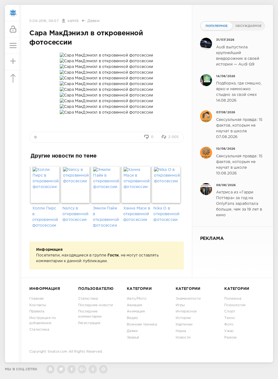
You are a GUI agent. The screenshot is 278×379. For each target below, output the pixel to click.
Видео (132, 318)
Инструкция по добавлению (42, 321)
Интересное (186, 311)
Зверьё (133, 337)
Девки (93, 21)
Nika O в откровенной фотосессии (166, 214)
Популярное (217, 26)
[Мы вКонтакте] (50, 369)
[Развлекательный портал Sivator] (13, 13)
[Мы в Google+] (82, 369)
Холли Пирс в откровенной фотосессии (45, 217)
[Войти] (13, 29)
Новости (183, 337)
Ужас (229, 331)
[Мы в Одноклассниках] (93, 369)
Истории (183, 318)
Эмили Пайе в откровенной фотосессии (106, 217)
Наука (181, 331)
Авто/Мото (136, 298)
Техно (229, 318)
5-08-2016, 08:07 (44, 21)
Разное (230, 337)
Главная (36, 298)
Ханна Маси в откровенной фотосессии (136, 214)
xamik (73, 21)
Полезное (232, 298)
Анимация (136, 311)
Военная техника (142, 324)
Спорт (229, 311)
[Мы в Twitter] (61, 369)
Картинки (184, 324)
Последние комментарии (90, 314)
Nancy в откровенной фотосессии (75, 214)
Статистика (39, 329)
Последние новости (95, 305)
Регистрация (89, 323)
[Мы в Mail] (103, 369)
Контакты (37, 305)
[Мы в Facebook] (71, 369)
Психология (234, 305)
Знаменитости (188, 298)
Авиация (134, 305)
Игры (180, 305)
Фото (228, 324)
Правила (36, 311)
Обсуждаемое (248, 26)
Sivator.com (58, 351)
